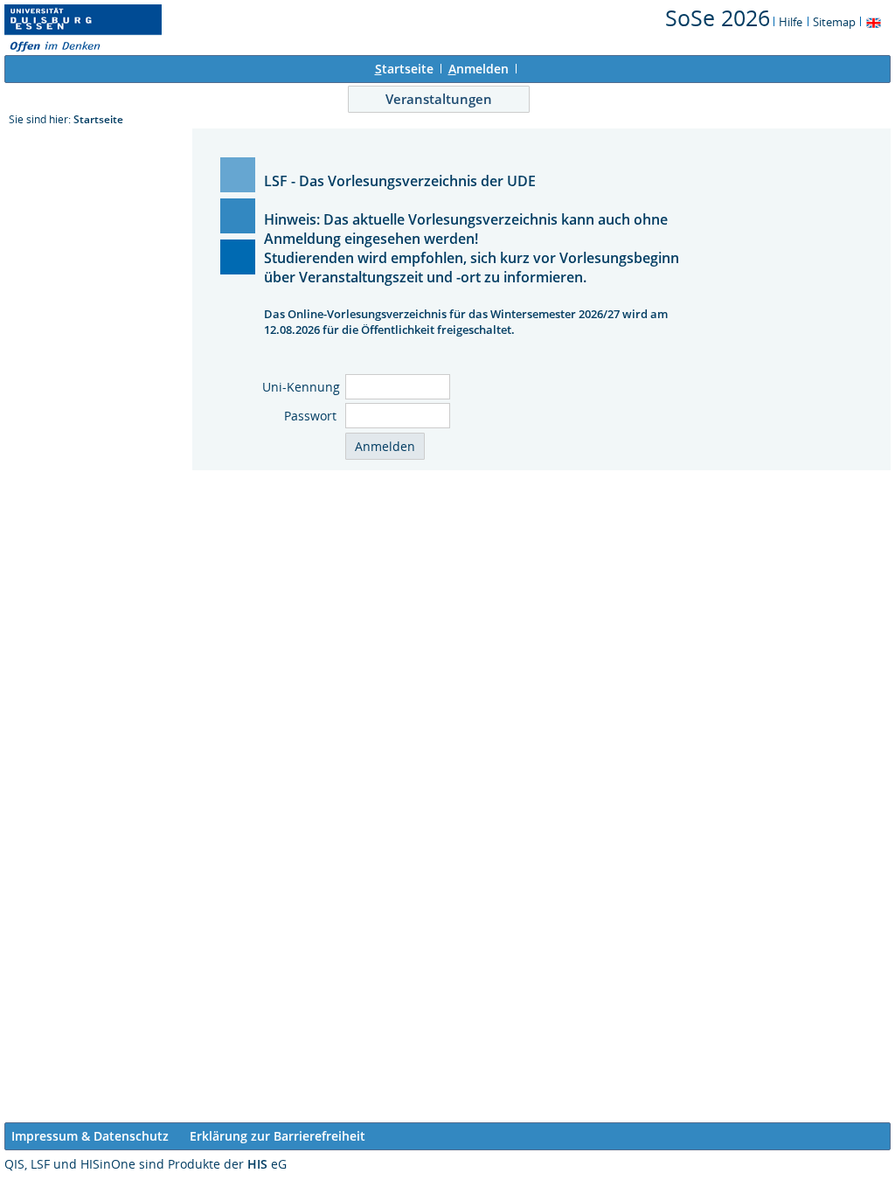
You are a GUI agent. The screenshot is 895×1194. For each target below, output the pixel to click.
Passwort (312, 415)
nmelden (478, 68)
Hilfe (790, 22)
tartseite (404, 68)
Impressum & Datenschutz (90, 1136)
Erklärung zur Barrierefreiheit (277, 1136)
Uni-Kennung (301, 386)
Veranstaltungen (438, 99)
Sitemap (834, 22)
